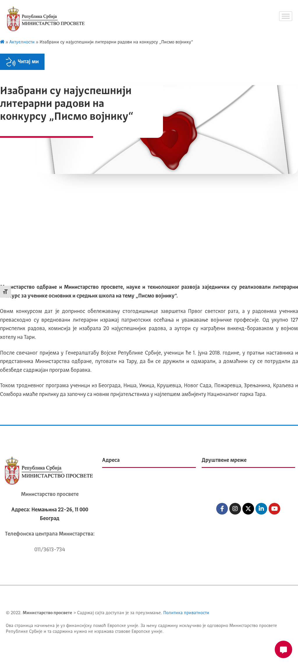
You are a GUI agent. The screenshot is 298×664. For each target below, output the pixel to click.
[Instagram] (235, 509)
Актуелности (22, 42)
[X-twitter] (248, 509)
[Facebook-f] (222, 509)
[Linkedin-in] (261, 509)
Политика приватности (186, 613)
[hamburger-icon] (285, 16)
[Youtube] (274, 509)
